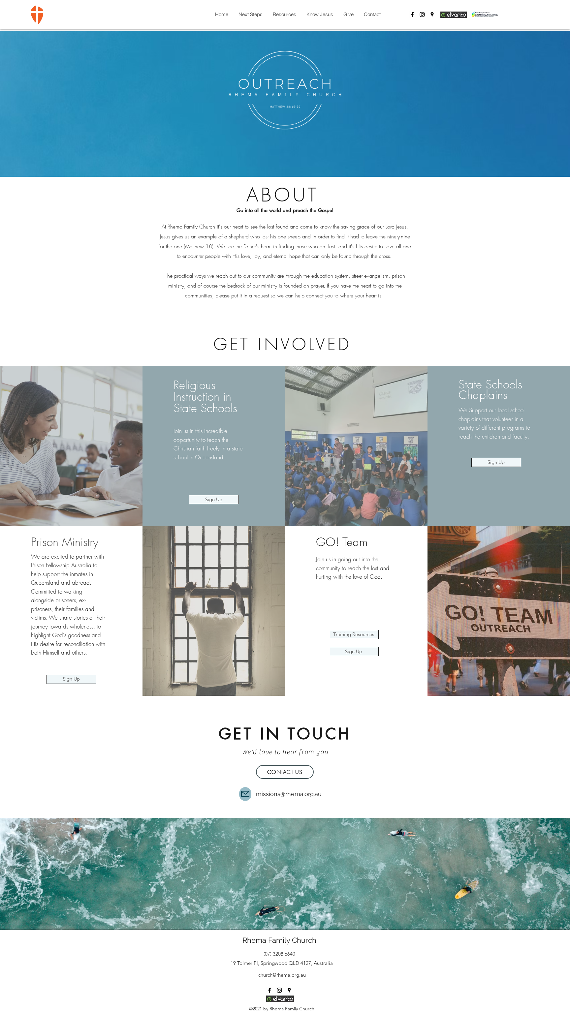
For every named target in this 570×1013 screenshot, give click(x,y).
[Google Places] (432, 14)
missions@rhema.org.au (289, 793)
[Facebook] (412, 14)
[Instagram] (422, 14)
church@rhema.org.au (282, 975)
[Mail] (245, 794)
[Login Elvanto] (453, 14)
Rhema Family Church (279, 940)
